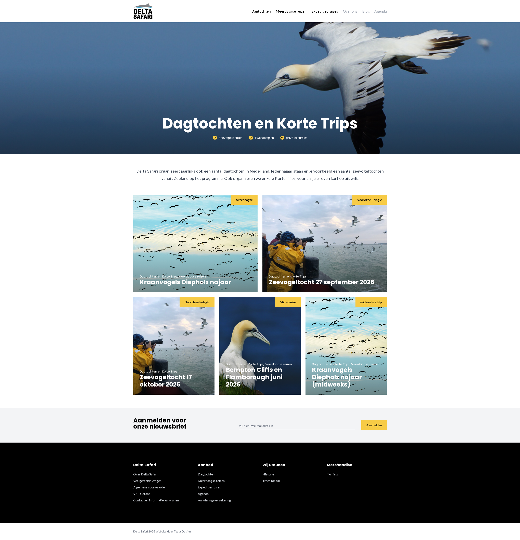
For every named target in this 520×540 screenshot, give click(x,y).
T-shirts (332, 474)
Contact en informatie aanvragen (156, 500)
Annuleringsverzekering (214, 500)
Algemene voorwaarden (149, 487)
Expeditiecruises (324, 11)
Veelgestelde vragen (147, 481)
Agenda (380, 11)
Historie (268, 474)
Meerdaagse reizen (291, 11)
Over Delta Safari (145, 474)
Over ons (350, 11)
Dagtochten (261, 11)
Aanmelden (374, 425)
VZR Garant (141, 494)
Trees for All (271, 481)
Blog (365, 11)
